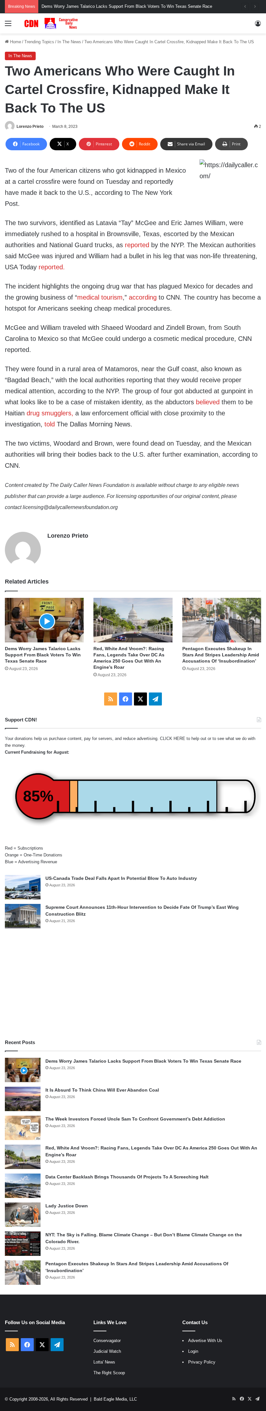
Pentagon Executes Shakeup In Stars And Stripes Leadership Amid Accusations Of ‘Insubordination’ (220, 655)
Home (15, 41)
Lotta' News (104, 1362)
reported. (52, 267)
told (49, 424)
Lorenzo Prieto (30, 126)
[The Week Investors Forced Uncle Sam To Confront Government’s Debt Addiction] (23, 1128)
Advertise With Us (205, 1340)
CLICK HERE (172, 738)
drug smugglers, (50, 413)
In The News (69, 41)
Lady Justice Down (66, 1205)
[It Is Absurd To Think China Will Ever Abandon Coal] (23, 1099)
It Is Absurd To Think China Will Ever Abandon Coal (102, 1090)
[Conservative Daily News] (52, 23)
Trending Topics (39, 41)
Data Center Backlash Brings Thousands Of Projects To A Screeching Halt (127, 1176)
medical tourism (100, 297)
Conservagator (107, 1340)
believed (208, 402)
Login (193, 1351)
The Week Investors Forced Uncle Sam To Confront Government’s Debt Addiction (135, 1119)
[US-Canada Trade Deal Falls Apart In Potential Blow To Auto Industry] (23, 887)
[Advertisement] (133, 983)
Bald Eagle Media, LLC (115, 1399)
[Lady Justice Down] (23, 1215)
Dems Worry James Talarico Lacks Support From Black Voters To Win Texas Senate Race (43, 655)
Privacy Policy (201, 1362)
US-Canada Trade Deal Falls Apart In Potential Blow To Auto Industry (121, 878)
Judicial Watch (107, 1351)
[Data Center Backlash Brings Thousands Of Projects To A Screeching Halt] (23, 1186)
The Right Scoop (109, 1372)
